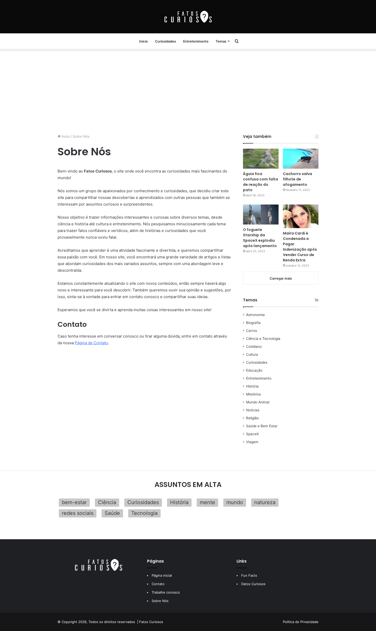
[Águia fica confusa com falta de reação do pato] (261, 159)
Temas (221, 41)
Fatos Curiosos (151, 622)
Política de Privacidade (300, 622)
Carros (251, 331)
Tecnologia (144, 513)
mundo (234, 502)
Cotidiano (254, 346)
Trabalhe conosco (166, 592)
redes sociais (77, 513)
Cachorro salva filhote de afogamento (297, 179)
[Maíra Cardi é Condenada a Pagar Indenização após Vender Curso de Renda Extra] (300, 216)
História (252, 386)
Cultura (252, 354)
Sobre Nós (160, 601)
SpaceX (252, 434)
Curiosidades (165, 41)
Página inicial (162, 575)
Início (143, 41)
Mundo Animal (257, 402)
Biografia (253, 323)
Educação (254, 370)
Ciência (107, 502)
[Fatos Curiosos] (188, 16)
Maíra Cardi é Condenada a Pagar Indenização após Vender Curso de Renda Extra (300, 247)
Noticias (252, 410)
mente (207, 502)
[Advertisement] (188, 90)
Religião (252, 418)
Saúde (112, 513)
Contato (158, 584)
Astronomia (255, 315)
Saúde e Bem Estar (262, 426)
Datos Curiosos (253, 584)
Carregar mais (281, 278)
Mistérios (253, 394)
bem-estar (74, 502)
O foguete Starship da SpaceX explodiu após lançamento (260, 237)
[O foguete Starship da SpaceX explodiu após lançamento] (261, 215)
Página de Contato (91, 342)
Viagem (252, 442)
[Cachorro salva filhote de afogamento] (300, 159)
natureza (264, 502)
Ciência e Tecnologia (263, 339)
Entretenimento (195, 41)
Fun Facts (249, 575)
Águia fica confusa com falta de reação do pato (260, 181)
